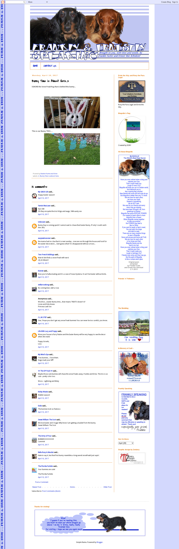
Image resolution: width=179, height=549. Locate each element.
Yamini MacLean (44, 206)
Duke (40, 406)
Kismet (40, 271)
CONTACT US (50, 66)
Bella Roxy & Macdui (46, 452)
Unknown (41, 222)
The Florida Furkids (45, 466)
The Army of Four (45, 436)
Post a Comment (41, 482)
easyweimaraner (44, 238)
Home (72, 487)
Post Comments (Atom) (51, 491)
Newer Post (36, 487)
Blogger (100, 542)
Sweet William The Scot (47, 420)
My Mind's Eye (43, 354)
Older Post (107, 487)
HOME (35, 66)
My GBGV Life (43, 192)
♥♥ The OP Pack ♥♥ (45, 371)
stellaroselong (43, 285)
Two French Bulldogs (46, 255)
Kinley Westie (43, 392)
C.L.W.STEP (42, 317)
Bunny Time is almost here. (49, 176)
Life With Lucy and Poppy (47, 331)
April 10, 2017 (43, 198)
